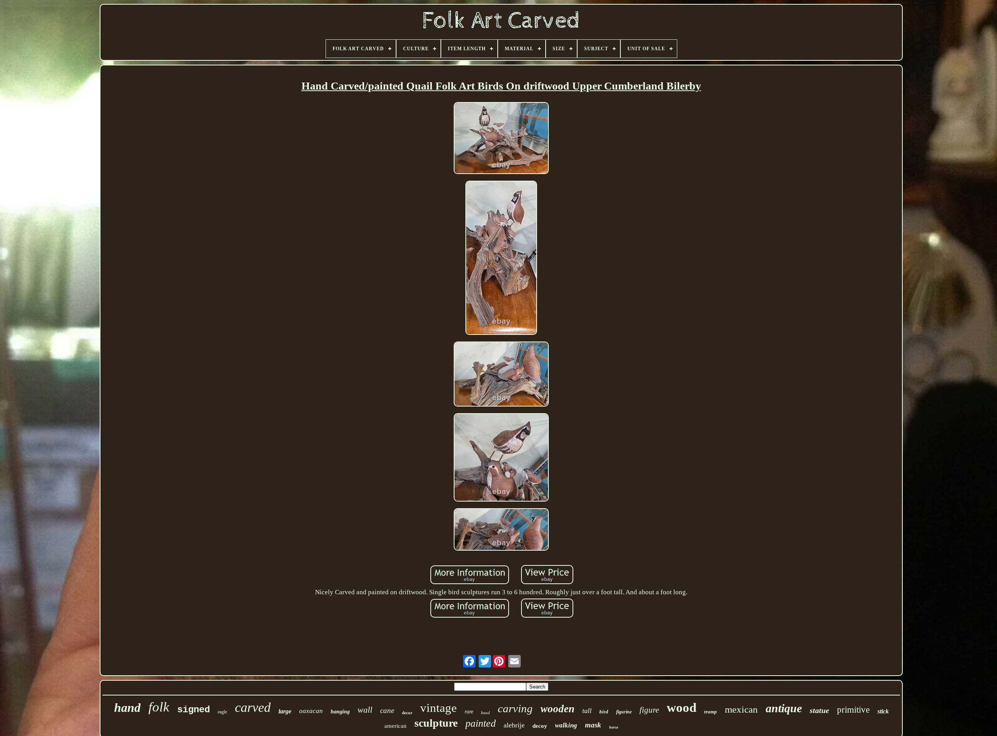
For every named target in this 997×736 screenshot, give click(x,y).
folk (158, 707)
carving (515, 708)
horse (613, 727)
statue (819, 710)
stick (883, 711)
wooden (557, 709)
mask (593, 725)
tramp (710, 712)
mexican (741, 709)
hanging (340, 712)
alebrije (514, 725)
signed (193, 709)
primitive (853, 710)
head (485, 712)
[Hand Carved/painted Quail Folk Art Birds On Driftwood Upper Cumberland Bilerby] (501, 139)
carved (253, 707)
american (395, 726)
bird (603, 712)
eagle (222, 712)
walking (566, 725)
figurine (624, 712)
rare (469, 712)
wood (681, 708)
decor (407, 712)
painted (480, 723)
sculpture (436, 723)
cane (387, 710)
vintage (438, 708)
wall (365, 710)
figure (649, 710)
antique (784, 708)
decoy (539, 726)
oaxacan (311, 711)
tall (587, 711)
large (284, 711)
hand (127, 708)
